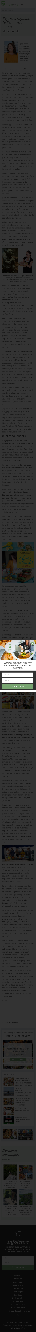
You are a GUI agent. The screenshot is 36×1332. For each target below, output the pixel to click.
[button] (32, 643)
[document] (18, 666)
